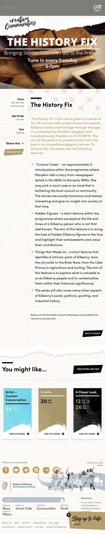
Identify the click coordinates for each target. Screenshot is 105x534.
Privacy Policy (25, 527)
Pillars (7, 513)
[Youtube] (16, 470)
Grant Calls (24, 507)
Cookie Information (56, 527)
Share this (13, 143)
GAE (51, 523)
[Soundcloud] (46, 470)
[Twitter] (26, 470)
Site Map (39, 527)
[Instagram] (36, 470)
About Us (6, 523)
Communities (46, 507)
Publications (39, 523)
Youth (64, 507)
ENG (56, 523)
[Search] (62, 501)
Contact (26, 523)
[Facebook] (6, 470)
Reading (20, 132)
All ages (20, 119)
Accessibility (8, 527)
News (7, 507)
